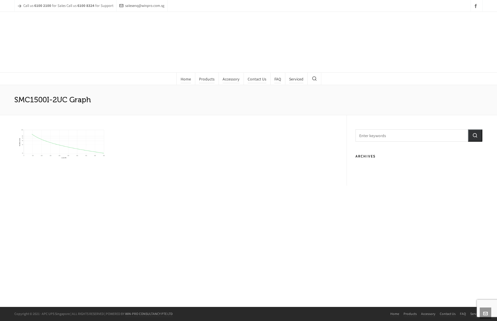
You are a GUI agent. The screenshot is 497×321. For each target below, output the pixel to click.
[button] (475, 135)
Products (410, 314)
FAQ (463, 314)
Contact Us (448, 314)
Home (394, 314)
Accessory (428, 314)
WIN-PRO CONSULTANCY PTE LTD (149, 314)
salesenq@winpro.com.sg (145, 5)
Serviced (476, 314)
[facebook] (476, 6)
